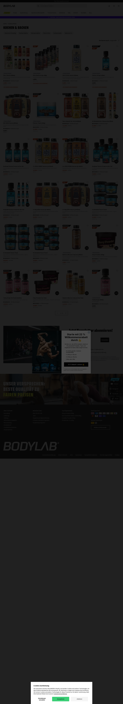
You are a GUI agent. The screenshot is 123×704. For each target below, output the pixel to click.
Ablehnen (79, 699)
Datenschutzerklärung (60, 694)
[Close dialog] (89, 332)
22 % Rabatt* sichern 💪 (76, 364)
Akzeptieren (60, 699)
